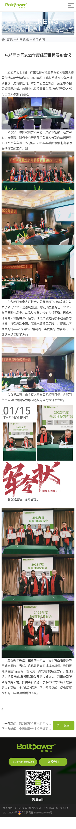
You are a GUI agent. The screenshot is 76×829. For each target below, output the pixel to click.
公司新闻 (38, 39)
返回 (67, 725)
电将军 (23, 808)
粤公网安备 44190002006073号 (36, 812)
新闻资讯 (22, 39)
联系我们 (53, 761)
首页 (10, 39)
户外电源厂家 (51, 808)
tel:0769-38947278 (22, 761)
